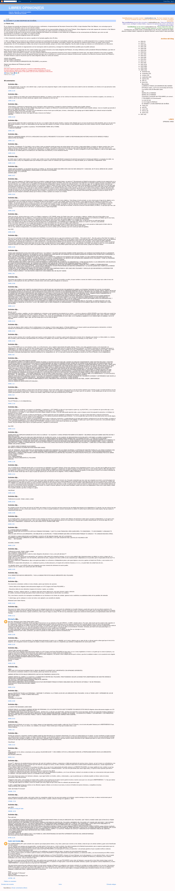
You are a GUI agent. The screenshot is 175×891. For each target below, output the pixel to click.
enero (144, 112)
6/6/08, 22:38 (11, 663)
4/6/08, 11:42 (11, 403)
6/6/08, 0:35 (11, 524)
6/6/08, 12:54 (11, 545)
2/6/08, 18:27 (11, 175)
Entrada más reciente (7, 884)
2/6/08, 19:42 (11, 210)
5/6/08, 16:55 (11, 493)
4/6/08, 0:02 (11, 354)
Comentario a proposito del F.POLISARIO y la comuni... (158, 96)
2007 (142, 114)
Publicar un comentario (10, 881)
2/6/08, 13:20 (11, 163)
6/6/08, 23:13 (11, 718)
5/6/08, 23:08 (11, 513)
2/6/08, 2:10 (11, 140)
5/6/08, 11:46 (11, 461)
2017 (142, 54)
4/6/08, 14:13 (11, 428)
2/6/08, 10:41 (11, 153)
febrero (144, 110)
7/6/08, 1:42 (11, 729)
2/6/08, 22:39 (11, 247)
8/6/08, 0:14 (11, 757)
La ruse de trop (146, 100)
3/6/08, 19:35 (11, 341)
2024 (142, 41)
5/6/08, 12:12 (11, 474)
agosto (144, 78)
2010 (142, 66)
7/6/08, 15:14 (11, 744)
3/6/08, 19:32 (11, 331)
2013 (142, 61)
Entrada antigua (111, 884)
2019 (142, 50)
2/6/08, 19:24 (11, 194)
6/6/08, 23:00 (11, 701)
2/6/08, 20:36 (11, 232)
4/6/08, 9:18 (11, 395)
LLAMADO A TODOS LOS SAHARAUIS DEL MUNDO (157, 86)
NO (143, 91)
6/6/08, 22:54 (11, 687)
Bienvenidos (145, 84)
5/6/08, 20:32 (11, 501)
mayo (144, 105)
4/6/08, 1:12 (11, 383)
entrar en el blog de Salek (16, 808)
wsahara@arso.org (150, 18)
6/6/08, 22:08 (11, 634)
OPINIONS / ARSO (168, 121)
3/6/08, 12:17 (11, 306)
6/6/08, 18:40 (11, 603)
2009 (142, 68)
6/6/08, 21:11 (11, 615)
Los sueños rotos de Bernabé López (152, 89)
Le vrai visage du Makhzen (149, 102)
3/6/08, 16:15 (11, 321)
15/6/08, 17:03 (12, 791)
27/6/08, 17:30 (12, 801)
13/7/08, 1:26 (11, 878)
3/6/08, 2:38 (11, 273)
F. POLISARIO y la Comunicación (151, 98)
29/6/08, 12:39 (12, 811)
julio (143, 80)
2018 (142, 52)
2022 (142, 45)
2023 (142, 43)
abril (143, 107)
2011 (142, 64)
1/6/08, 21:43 (11, 90)
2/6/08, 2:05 (11, 130)
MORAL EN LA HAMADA (149, 93)
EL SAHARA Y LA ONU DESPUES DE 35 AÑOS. (20, 21)
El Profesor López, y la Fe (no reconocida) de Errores (157, 87)
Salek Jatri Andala (14, 841)
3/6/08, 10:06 (11, 283)
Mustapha (11, 619)
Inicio (60, 884)
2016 (142, 55)
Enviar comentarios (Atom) (19, 888)
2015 (142, 57)
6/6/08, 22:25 (11, 644)
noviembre (145, 73)
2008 (142, 70)
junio (143, 82)
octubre (144, 75)
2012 (142, 62)
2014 (142, 59)
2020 (142, 48)
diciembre (145, 71)
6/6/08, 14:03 (11, 569)
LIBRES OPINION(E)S (26, 8)
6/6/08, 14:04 (11, 578)
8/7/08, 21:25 (11, 837)
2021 (142, 46)
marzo (144, 109)
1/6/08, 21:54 (11, 100)
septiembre (145, 77)
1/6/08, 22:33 (11, 117)
